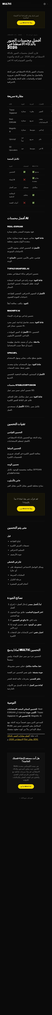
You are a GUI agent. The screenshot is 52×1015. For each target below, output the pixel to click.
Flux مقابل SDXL (31, 739)
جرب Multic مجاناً (26, 23)
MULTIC (6, 4)
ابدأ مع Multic (26, 786)
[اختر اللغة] (46, 4)
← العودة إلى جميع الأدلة (26, 798)
